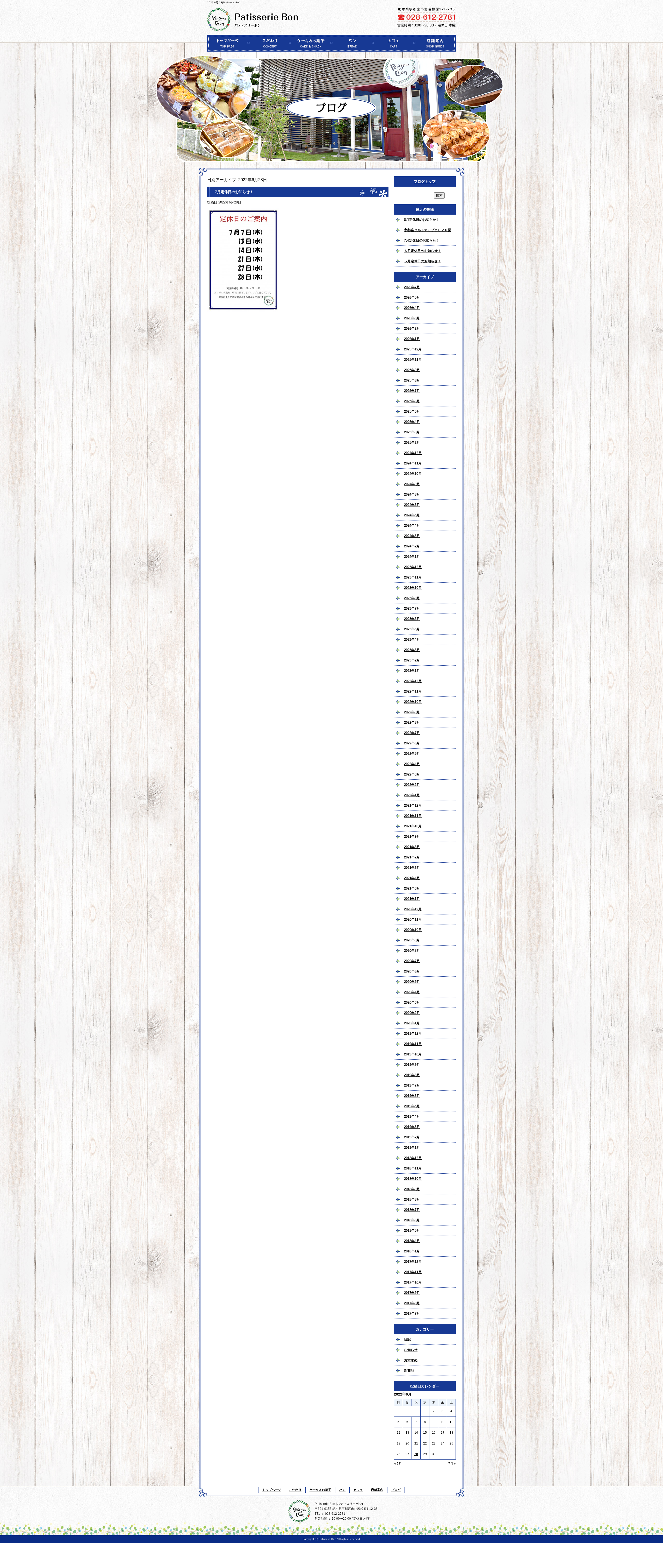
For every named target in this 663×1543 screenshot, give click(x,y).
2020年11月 (413, 919)
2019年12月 (413, 1033)
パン (352, 43)
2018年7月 (412, 1210)
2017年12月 (413, 1262)
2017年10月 (413, 1282)
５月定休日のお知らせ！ (422, 261)
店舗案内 (435, 43)
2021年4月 (412, 878)
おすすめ (410, 1360)
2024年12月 (413, 453)
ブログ (396, 1490)
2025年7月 (412, 391)
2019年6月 (412, 1096)
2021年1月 (412, 899)
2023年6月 (412, 619)
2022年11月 (413, 691)
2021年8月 (412, 847)
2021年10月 (413, 826)
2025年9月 (412, 370)
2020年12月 (413, 909)
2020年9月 (412, 940)
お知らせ (410, 1350)
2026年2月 (412, 328)
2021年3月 (412, 888)
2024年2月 (412, 546)
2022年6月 (412, 743)
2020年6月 (412, 971)
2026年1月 (412, 339)
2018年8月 (412, 1199)
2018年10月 (413, 1179)
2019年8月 (412, 1075)
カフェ (393, 43)
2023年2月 (412, 660)
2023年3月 (412, 650)
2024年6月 (412, 505)
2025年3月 (412, 432)
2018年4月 (412, 1241)
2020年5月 (412, 982)
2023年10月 (413, 588)
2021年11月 (413, 816)
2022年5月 (412, 754)
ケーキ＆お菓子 (311, 43)
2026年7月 (412, 287)
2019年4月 (412, 1116)
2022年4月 (412, 764)
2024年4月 (412, 525)
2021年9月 (412, 837)
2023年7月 (412, 608)
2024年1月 (412, 557)
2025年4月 (412, 422)
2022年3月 (412, 774)
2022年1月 (412, 795)
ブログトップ (425, 181)
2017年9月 (412, 1293)
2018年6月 (412, 1220)
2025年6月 (412, 401)
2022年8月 (412, 722)
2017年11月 (413, 1272)
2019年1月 (412, 1148)
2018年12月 (413, 1158)
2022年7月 (412, 733)
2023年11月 (413, 577)
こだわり (269, 43)
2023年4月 (412, 640)
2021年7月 (412, 857)
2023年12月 (413, 567)
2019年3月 (412, 1127)
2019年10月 (413, 1054)
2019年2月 (412, 1137)
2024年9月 (412, 484)
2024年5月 (412, 515)
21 (416, 1443)
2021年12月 (413, 805)
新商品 (409, 1370)
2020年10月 (413, 930)
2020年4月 (412, 992)
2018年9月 (412, 1189)
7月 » (452, 1464)
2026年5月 (412, 297)
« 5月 (398, 1464)
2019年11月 (413, 1044)
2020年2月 (412, 1013)
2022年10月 (413, 702)
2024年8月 (412, 494)
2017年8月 (412, 1303)
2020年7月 (412, 961)
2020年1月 (412, 1023)
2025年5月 (412, 411)
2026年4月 (412, 308)
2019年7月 (412, 1085)
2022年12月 (413, 681)
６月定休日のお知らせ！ (422, 251)
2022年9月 (412, 712)
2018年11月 (413, 1168)
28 (416, 1454)
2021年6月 (412, 868)
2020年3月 (412, 1002)
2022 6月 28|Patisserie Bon (223, 2)
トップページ (228, 43)
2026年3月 (412, 318)
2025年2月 (412, 443)
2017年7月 (412, 1313)
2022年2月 (412, 785)
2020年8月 (412, 951)
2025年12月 (413, 349)
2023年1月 (412, 671)
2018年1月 (412, 1251)
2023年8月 (412, 598)
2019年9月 (412, 1065)
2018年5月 (412, 1230)
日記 (407, 1339)
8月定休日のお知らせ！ (421, 220)
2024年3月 (412, 536)
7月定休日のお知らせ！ (234, 192)
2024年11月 (413, 463)
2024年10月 (413, 474)
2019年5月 (412, 1106)
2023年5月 (412, 629)
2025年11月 (413, 360)
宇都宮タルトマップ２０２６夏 (427, 230)
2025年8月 (412, 380)
